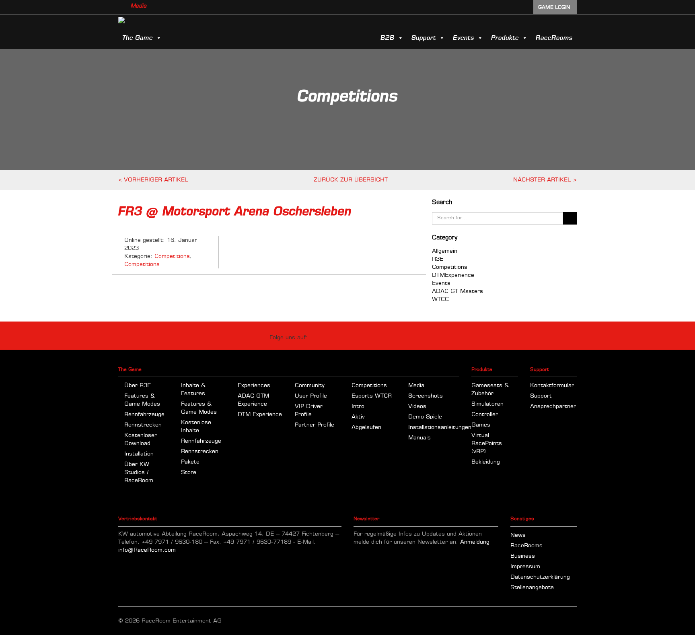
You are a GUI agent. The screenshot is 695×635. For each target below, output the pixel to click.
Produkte (505, 38)
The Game (137, 38)
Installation (139, 454)
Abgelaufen (366, 427)
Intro (358, 406)
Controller (484, 414)
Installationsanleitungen (439, 427)
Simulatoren (487, 404)
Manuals (419, 438)
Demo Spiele (425, 417)
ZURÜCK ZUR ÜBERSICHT (351, 180)
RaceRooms (554, 38)
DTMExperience (453, 275)
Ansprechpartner (553, 406)
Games (480, 425)
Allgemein (444, 251)
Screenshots (425, 396)
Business (522, 556)
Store (188, 472)
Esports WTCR (372, 396)
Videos (417, 406)
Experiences (254, 385)
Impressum (525, 566)
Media (138, 6)
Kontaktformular (552, 385)
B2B (387, 38)
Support (423, 38)
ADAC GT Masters (457, 291)
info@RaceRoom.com (147, 550)
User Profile (311, 396)
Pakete (190, 462)
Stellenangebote (532, 587)
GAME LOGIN (554, 7)
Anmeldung (474, 542)
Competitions (172, 256)
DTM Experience (260, 414)
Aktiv (358, 417)
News (518, 535)
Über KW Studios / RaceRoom (138, 472)
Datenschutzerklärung (540, 577)
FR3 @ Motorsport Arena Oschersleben (235, 212)
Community (310, 385)
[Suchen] (570, 218)
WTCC (440, 299)
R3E (437, 259)
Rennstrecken (143, 425)
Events (463, 38)
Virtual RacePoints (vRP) (486, 443)
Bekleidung (485, 462)
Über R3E (137, 385)
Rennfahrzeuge (144, 414)
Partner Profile (314, 425)
